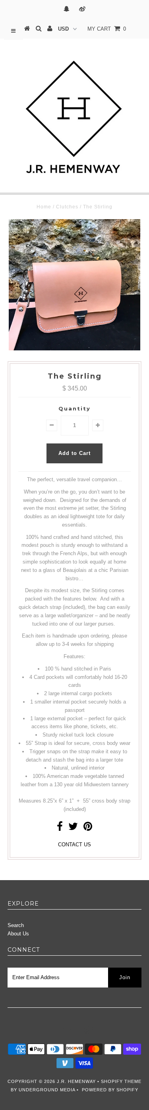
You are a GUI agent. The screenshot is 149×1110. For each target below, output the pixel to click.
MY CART (106, 29)
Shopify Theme (121, 1081)
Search (16, 925)
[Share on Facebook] (60, 828)
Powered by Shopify (110, 1089)
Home (44, 207)
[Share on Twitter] (73, 828)
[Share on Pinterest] (87, 828)
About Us (18, 934)
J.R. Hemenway (76, 1081)
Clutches (67, 207)
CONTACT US (74, 845)
